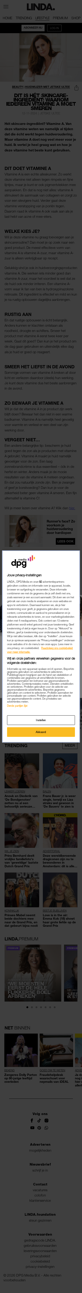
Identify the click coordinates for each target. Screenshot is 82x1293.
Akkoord (41, 731)
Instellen (41, 720)
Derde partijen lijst (17, 705)
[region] (41, 646)
